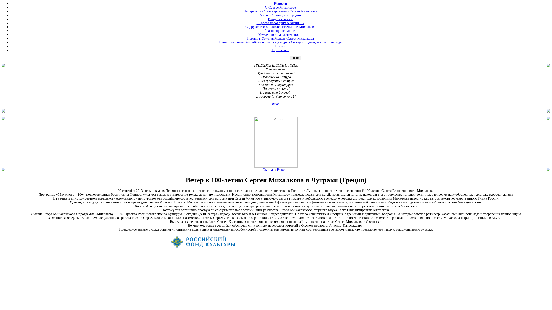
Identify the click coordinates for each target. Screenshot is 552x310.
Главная (268, 169)
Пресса (280, 46)
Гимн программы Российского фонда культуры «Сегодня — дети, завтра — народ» (280, 42)
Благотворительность (280, 31)
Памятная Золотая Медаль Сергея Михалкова (280, 38)
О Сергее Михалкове (280, 7)
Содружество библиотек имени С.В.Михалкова (280, 27)
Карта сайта (280, 50)
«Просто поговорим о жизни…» (280, 23)
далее (276, 103)
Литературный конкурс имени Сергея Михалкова (280, 11)
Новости (280, 3)
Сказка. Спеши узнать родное (280, 15)
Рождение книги (280, 19)
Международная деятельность (280, 34)
